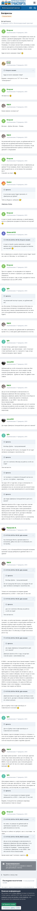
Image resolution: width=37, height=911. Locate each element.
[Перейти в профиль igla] (4, 290)
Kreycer (8, 21)
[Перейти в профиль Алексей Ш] (4, 233)
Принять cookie (9, 904)
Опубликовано (17, 32)
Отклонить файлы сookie (11, 908)
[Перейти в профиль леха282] (4, 363)
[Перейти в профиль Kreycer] (4, 31)
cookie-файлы (16, 893)
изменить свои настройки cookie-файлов (14, 897)
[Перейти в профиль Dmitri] (4, 183)
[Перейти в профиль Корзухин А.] (4, 529)
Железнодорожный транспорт (23, 23)
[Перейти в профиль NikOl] (4, 106)
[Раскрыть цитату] (4, 70)
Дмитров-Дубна (7, 204)
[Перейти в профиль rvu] (4, 64)
